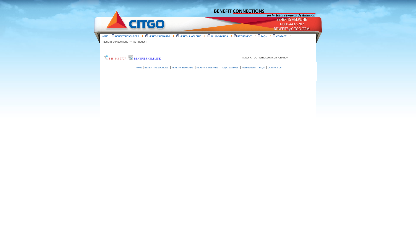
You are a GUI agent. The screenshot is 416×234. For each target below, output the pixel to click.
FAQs (264, 36)
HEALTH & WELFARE (190, 36)
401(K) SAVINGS (219, 36)
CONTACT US (275, 67)
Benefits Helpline (147, 58)
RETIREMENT (244, 36)
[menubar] (196, 36)
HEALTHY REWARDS (159, 36)
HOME (105, 36)
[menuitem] (106, 36)
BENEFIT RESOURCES (127, 36)
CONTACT (281, 36)
